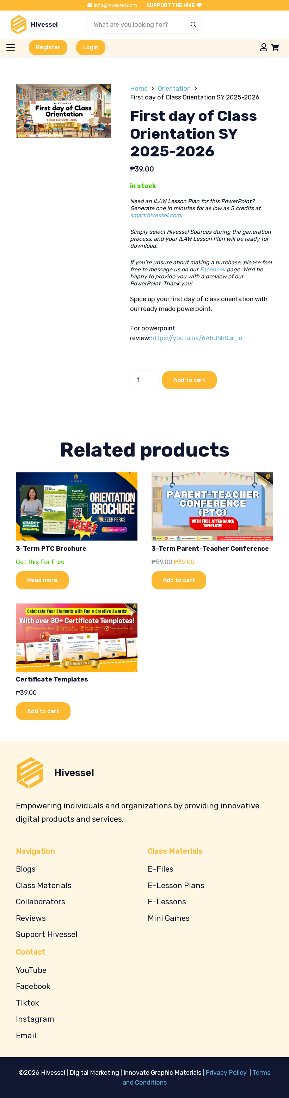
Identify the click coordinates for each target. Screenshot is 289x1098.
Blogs (26, 869)
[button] (10, 47)
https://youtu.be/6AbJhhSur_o (196, 338)
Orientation (174, 88)
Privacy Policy (226, 1073)
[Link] (263, 47)
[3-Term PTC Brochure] (76, 506)
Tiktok (27, 1003)
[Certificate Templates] (76, 637)
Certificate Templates (52, 679)
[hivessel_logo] (18, 24)
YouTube (31, 970)
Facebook (212, 269)
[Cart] (275, 47)
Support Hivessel (47, 934)
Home (139, 88)
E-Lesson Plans (176, 885)
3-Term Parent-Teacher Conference (210, 549)
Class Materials (44, 885)
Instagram (35, 1019)
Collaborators (40, 901)
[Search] (193, 24)
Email (26, 1035)
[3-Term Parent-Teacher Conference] (212, 506)
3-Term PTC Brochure (51, 549)
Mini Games (169, 918)
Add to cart (189, 380)
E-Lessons (167, 901)
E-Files (160, 869)
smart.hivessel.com (155, 215)
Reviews (31, 918)
